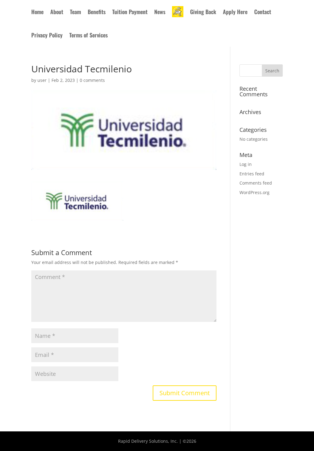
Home (37, 12)
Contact (262, 12)
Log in (245, 164)
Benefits (96, 12)
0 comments (92, 80)
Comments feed (255, 183)
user (42, 80)
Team (75, 12)
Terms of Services (88, 35)
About (56, 12)
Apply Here (235, 12)
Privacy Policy (47, 35)
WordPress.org (254, 192)
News (159, 12)
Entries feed (251, 174)
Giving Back (203, 12)
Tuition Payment (129, 12)
